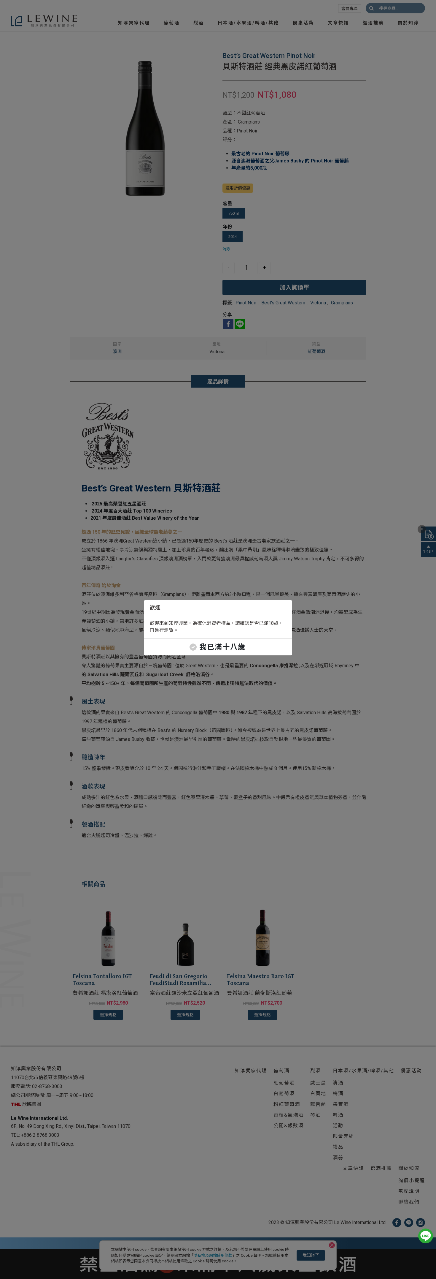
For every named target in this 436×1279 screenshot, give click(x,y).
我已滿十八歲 (222, 647)
